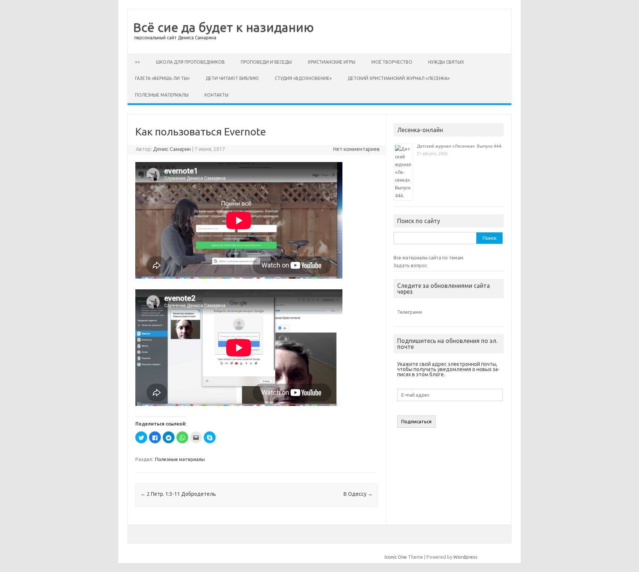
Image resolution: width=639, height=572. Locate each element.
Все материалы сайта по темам (428, 257)
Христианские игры (331, 62)
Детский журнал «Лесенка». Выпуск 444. (460, 146)
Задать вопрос (410, 265)
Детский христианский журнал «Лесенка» (399, 78)
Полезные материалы (162, 94)
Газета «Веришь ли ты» (162, 78)
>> (137, 62)
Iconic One (396, 556)
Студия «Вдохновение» (303, 78)
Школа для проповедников (190, 62)
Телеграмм (409, 311)
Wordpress (465, 556)
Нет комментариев (356, 149)
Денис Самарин (172, 149)
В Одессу (358, 494)
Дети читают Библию (232, 78)
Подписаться (416, 421)
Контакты (216, 94)
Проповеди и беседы (266, 62)
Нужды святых (446, 62)
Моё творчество (391, 62)
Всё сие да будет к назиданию (223, 27)
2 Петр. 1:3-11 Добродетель (178, 494)
